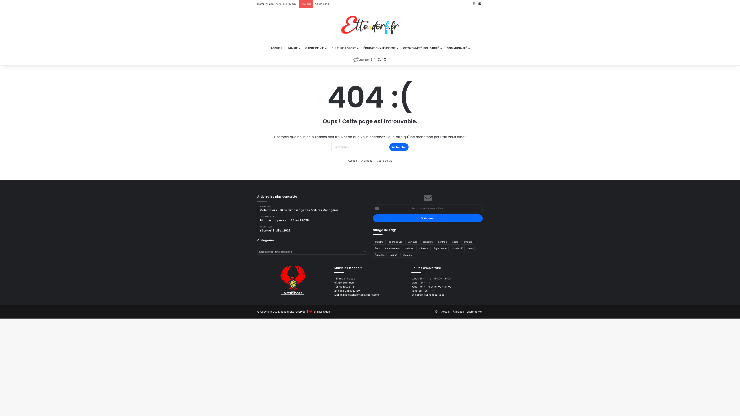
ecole (455, 241)
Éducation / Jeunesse (379, 48)
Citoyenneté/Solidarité (421, 48)
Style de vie (440, 248)
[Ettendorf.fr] (370, 25)
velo (470, 248)
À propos (366, 160)
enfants (468, 241)
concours (428, 241)
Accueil (277, 48)
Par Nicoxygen (321, 311)
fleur (377, 248)
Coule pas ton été (326, 3)
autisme (379, 241)
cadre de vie (395, 241)
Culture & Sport (343, 48)
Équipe (393, 254)
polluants (423, 248)
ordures (409, 248)
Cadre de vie (314, 48)
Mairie (293, 48)
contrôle (442, 241)
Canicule (412, 241)
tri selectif (457, 248)
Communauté (457, 48)
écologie (407, 254)
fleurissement (392, 248)
